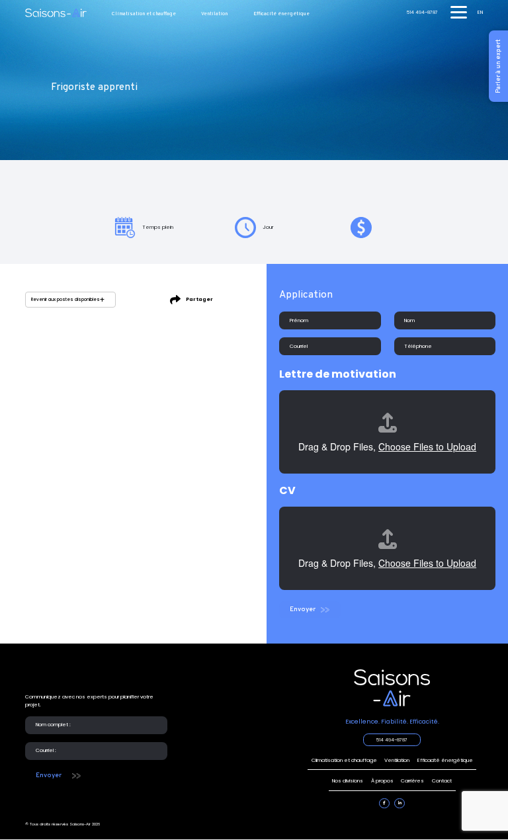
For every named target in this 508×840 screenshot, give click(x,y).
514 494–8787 (422, 13)
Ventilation (214, 14)
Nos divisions (347, 780)
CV (287, 490)
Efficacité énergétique (281, 14)
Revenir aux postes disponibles (65, 299)
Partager (199, 299)
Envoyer (303, 609)
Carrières (412, 780)
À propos (382, 780)
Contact (442, 780)
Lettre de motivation (337, 374)
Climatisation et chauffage (144, 14)
